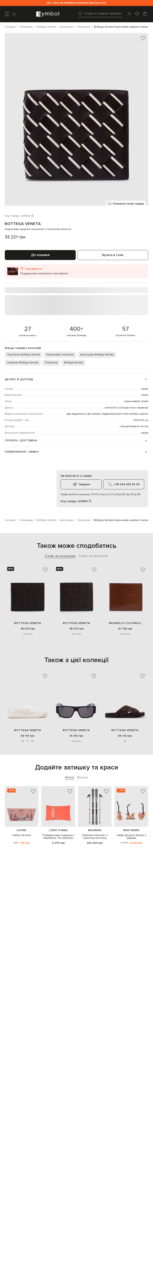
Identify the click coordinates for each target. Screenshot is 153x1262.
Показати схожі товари (128, 203)
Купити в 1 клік (112, 255)
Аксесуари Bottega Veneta (97, 354)
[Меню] (7, 14)
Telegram (84, 484)
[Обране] (137, 14)
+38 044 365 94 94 (127, 484)
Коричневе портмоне (60, 354)
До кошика (40, 255)
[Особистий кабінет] (129, 14)
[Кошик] (144, 14)
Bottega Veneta (23, 223)
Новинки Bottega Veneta (22, 362)
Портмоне (51, 362)
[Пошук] (14, 14)
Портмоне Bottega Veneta (23, 354)
